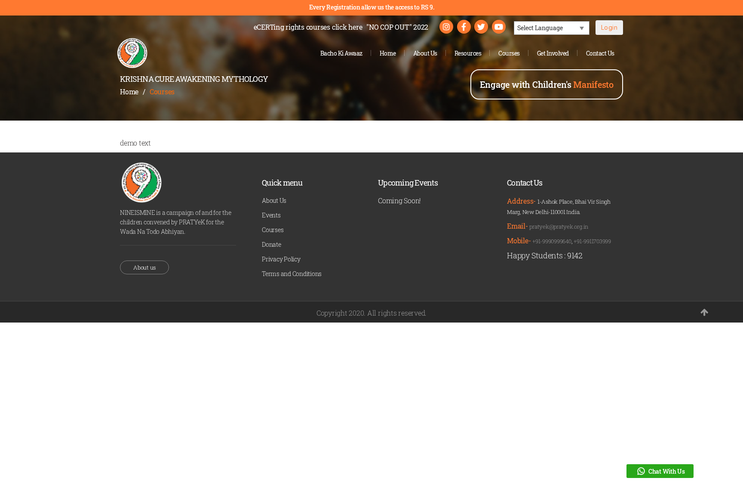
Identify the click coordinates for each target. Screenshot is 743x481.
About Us (425, 53)
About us (144, 267)
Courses (509, 53)
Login (609, 27)
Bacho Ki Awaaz (341, 53)
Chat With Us (666, 471)
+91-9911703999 (592, 241)
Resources (468, 53)
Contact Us (600, 53)
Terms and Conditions (292, 274)
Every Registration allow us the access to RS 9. (371, 7)
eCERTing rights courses (308, 26)
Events (271, 215)
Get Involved (553, 53)
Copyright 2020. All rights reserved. (371, 312)
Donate (271, 244)
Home (388, 53)
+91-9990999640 (551, 241)
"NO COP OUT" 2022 (397, 26)
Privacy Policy (281, 259)
